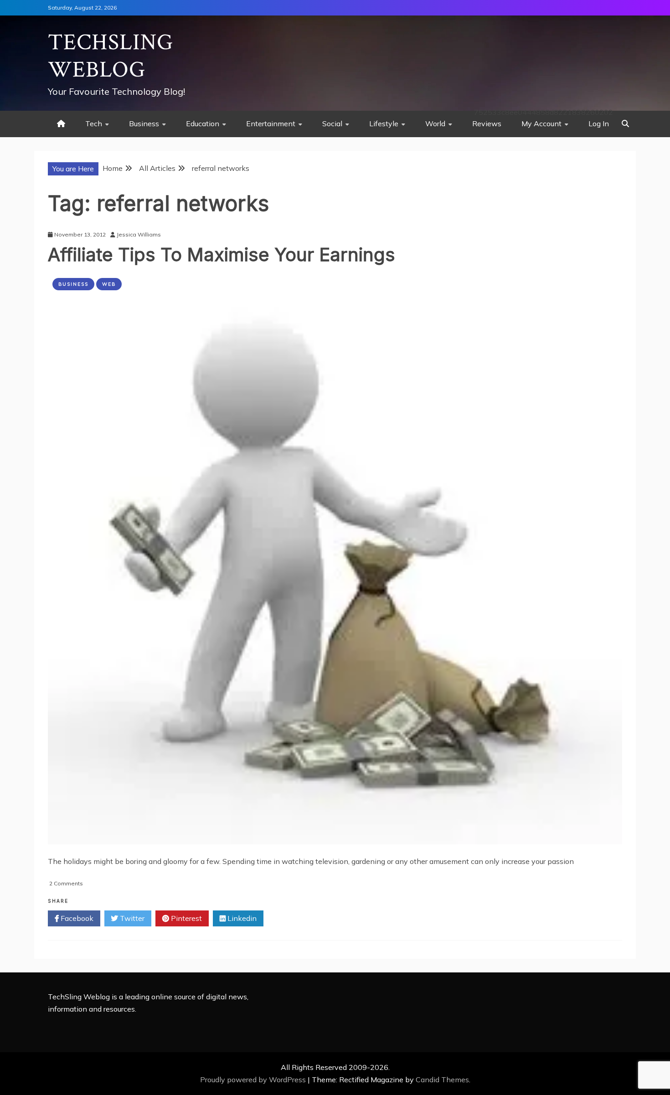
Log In (598, 123)
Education (202, 123)
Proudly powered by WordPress (254, 1079)
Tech (93, 123)
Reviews (486, 123)
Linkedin (241, 918)
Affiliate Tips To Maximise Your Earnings (221, 254)
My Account (541, 123)
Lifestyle (383, 123)
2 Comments (66, 883)
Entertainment (270, 123)
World (435, 123)
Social (332, 123)
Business (144, 123)
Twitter (131, 918)
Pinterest (185, 918)
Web (109, 284)
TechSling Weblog (110, 56)
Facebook (76, 918)
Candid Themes (442, 1079)
